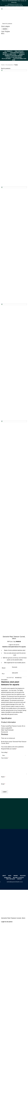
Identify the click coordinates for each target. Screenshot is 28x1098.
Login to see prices (6, 921)
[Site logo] (9, 42)
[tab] (10, 677)
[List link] (14, 447)
